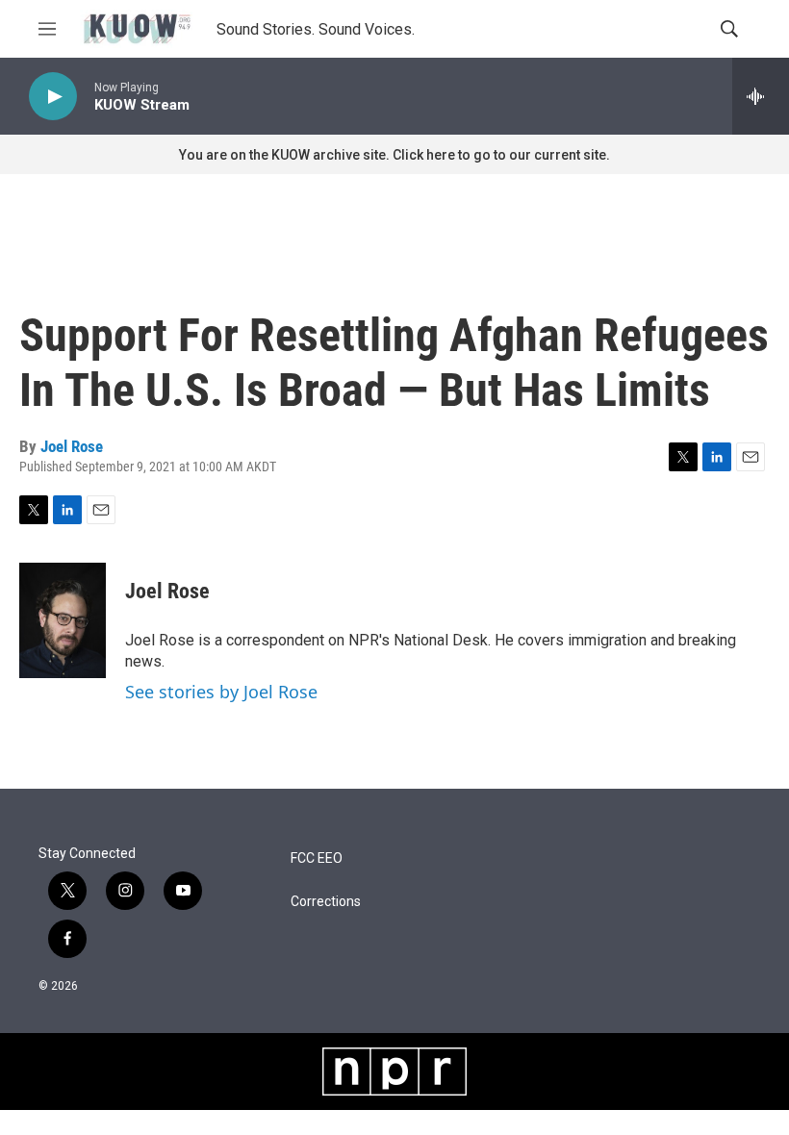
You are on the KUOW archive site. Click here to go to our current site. (394, 155)
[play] (53, 97)
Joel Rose (71, 446)
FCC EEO (317, 858)
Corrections (326, 902)
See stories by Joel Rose (221, 691)
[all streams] (760, 96)
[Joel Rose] (62, 620)
